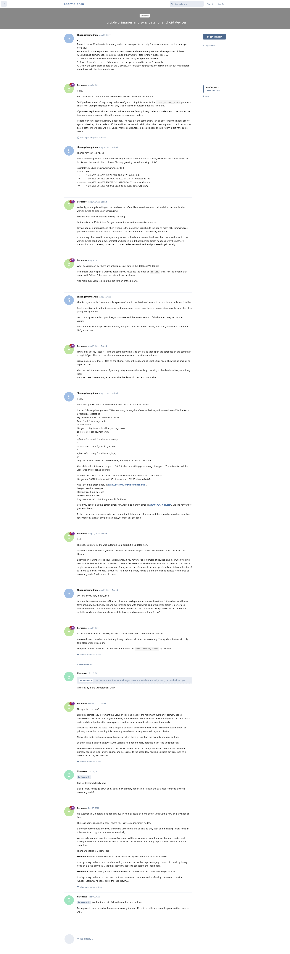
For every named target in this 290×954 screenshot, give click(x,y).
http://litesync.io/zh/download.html (127, 484)
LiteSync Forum (74, 4)
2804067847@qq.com (160, 504)
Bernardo (88, 680)
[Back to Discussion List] (4, 4)
